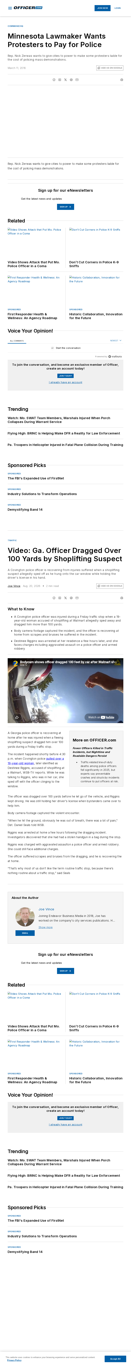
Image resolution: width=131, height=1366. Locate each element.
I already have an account (65, 382)
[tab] (17, 340)
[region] (65, 349)
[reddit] (71, 79)
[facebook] (54, 79)
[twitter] (65, 79)
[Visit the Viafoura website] (115, 356)
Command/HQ (15, 26)
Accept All (115, 1359)
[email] (77, 79)
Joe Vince (14, 586)
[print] (121, 79)
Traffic (12, 540)
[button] (10, 8)
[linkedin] (59, 79)
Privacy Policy (14, 1360)
